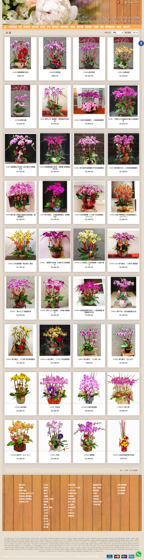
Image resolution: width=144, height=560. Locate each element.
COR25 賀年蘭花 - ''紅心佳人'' (123, 359)
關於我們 (22, 485)
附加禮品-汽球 (23, 502)
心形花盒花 (71, 490)
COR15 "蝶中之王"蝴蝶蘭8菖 (20, 311)
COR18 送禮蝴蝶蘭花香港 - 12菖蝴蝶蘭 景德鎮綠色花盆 (89, 311)
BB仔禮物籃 (121, 487)
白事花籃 (96, 496)
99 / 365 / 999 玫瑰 (74, 487)
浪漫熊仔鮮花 (72, 493)
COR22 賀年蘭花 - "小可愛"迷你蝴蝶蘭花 (20, 359)
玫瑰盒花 (71, 496)
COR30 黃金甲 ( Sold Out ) (20, 455)
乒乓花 (46, 521)
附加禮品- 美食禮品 (25, 499)
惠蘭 (45, 504)
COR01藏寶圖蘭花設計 (20, 72)
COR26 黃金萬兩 (21, 407)
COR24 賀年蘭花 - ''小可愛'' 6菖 (89, 359)
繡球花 (46, 490)
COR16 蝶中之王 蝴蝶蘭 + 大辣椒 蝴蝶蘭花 (55, 311)
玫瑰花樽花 (71, 499)
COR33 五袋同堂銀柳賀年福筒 (123, 455)
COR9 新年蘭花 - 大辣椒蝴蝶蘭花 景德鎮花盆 (55, 216)
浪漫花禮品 (71, 485)
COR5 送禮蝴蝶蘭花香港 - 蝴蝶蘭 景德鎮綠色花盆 (55, 168)
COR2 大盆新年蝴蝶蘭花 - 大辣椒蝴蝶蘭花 (89, 120)
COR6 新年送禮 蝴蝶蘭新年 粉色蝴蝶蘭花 (89, 168)
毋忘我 (46, 516)
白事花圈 (96, 499)
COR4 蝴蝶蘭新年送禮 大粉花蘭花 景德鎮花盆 (20, 168)
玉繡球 (46, 496)
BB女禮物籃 (121, 490)
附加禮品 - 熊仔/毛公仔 (26, 493)
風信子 (46, 493)
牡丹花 (46, 485)
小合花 (46, 513)
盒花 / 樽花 (71, 502)
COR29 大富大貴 (123, 407)
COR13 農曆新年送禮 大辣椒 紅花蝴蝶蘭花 (55, 263)
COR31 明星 (54, 455)
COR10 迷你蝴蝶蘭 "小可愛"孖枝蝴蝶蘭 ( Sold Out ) (89, 216)
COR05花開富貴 (55, 72)
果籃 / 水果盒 (97, 487)
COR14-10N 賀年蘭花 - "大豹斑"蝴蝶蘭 (123, 264)
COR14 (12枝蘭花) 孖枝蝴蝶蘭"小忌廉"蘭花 (89, 263)
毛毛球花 (47, 524)
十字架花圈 (96, 504)
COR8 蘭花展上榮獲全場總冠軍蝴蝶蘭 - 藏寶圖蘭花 (21, 216)
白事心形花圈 (97, 502)
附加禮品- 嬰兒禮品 (25, 496)
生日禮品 (71, 504)
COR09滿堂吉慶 (20, 120)
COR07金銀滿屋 (123, 72)
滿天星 (46, 518)
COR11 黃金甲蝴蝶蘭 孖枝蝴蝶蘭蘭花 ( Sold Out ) (123, 216)
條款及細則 (22, 490)
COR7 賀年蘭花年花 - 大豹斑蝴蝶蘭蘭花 (123, 168)
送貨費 (21, 487)
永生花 (70, 510)
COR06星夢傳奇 (89, 72)
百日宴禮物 (121, 493)
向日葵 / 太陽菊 (49, 499)
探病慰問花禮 (97, 485)
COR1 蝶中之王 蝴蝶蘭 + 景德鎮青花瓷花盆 (54, 120)
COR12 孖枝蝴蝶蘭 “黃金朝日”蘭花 (20, 264)
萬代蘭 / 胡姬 (48, 507)
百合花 (46, 510)
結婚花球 (71, 513)
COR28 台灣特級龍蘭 (89, 407)
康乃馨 (46, 527)
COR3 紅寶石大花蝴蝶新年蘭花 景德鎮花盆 (123, 120)
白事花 (95, 493)
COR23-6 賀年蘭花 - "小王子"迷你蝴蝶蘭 (54, 359)
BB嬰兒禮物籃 (122, 485)
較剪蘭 (46, 502)
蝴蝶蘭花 (71, 516)
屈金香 (46, 487)
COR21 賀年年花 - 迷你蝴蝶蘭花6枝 (123, 311)
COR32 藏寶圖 (89, 455)
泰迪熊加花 (71, 507)
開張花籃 (96, 490)
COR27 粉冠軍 (55, 407)
